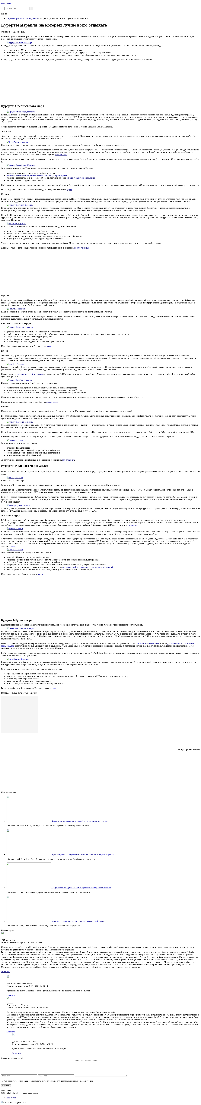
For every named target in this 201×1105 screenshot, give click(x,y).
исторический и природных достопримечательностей (88, 567)
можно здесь (52, 402)
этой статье (132, 525)
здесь (69, 189)
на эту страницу (81, 248)
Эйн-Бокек (142, 643)
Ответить (5, 971)
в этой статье (61, 154)
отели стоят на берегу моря (30, 374)
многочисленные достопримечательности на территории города (37, 175)
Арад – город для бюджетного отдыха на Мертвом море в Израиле (82, 854)
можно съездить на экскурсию (81, 178)
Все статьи (12, 1098)
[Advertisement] (100, 82)
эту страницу (68, 460)
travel (6, 3)
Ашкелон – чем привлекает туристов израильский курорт (78, 921)
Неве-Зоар (154, 643)
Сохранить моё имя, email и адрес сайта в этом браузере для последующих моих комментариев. (48, 1081)
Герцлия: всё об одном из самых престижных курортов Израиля (81, 888)
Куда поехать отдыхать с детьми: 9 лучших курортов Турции (79, 821)
